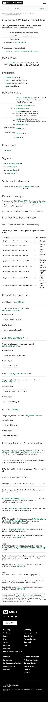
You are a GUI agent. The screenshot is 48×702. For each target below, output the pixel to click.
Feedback (6, 686)
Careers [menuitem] (5, 642)
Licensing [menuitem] (27, 629)
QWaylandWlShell (24, 201)
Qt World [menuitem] (27, 672)
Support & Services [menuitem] (31, 656)
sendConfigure (21, 119)
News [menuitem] (5, 639)
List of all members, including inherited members (22, 51)
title (7, 86)
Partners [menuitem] (27, 669)
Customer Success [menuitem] (30, 663)
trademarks (5, 600)
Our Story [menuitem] (6, 633)
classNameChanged (14, 163)
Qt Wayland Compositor (16, 13)
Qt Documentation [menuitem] (9, 666)
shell (7, 80)
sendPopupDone (22, 124)
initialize (19, 111)
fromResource (27, 186)
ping (8, 150)
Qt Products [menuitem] (7, 648)
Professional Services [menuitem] (31, 660)
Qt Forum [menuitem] (6, 669)
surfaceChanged (12, 170)
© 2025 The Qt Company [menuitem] (11, 685)
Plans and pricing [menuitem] (29, 639)
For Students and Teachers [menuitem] (12, 663)
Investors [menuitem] (6, 645)
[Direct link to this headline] (18, 57)
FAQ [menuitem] (25, 645)
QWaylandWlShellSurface (25, 98)
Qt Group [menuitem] (6, 629)
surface (8, 83)
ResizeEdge (12, 63)
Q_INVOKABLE (20, 537)
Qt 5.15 (4, 13)
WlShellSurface (20, 42)
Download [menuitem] (27, 642)
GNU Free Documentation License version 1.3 (31, 597)
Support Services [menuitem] (29, 666)
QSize (4, 547)
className (10, 77)
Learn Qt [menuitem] (6, 656)
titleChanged (11, 173)
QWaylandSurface (39, 203)
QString (21, 301)
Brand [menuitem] (5, 636)
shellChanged (12, 167)
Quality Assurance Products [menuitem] (12, 651)
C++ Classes (30, 13)
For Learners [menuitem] (7, 660)
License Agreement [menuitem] (30, 633)
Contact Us (10, 622)
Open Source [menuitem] (28, 636)
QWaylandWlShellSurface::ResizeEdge (29, 547)
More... (32, 27)
